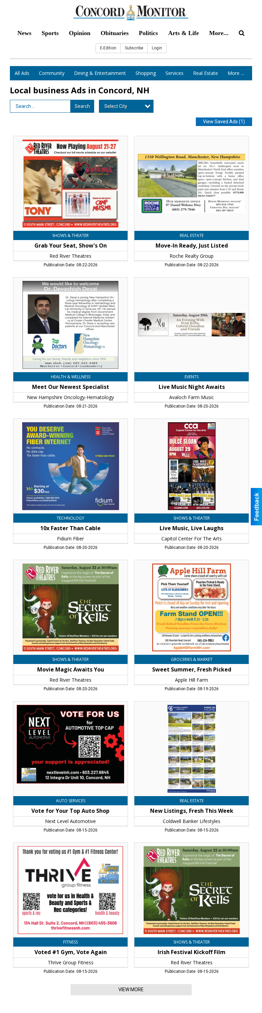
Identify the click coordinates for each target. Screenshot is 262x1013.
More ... (236, 73)
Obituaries (115, 33)
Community (51, 73)
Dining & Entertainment (100, 73)
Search (82, 106)
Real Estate (205, 73)
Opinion (79, 33)
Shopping (145, 73)
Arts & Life (183, 33)
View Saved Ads (224, 121)
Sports (50, 33)
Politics (148, 33)
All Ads (22, 73)
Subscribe (134, 48)
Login (157, 48)
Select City (115, 106)
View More (131, 989)
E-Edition (108, 48)
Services (174, 73)
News (24, 33)
